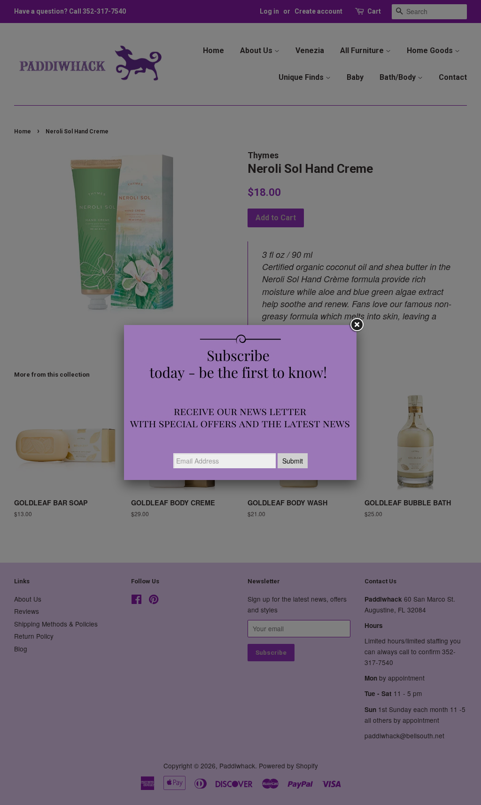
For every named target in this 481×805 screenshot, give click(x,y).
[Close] (356, 325)
